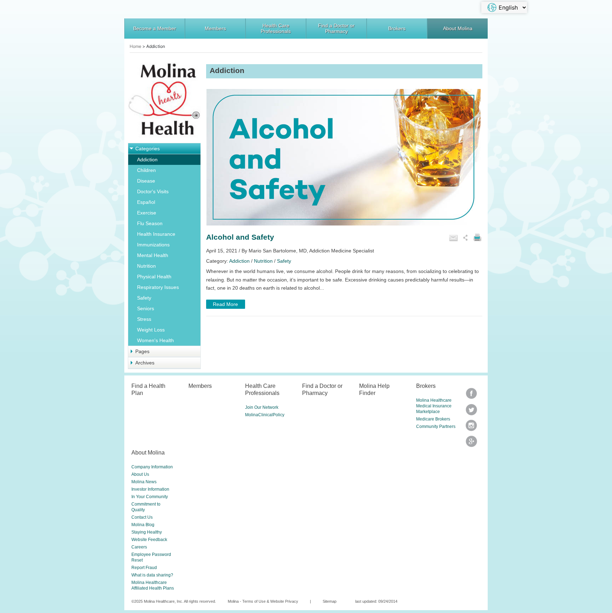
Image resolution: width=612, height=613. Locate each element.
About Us (140, 474)
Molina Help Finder (374, 389)
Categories (147, 148)
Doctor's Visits (153, 191)
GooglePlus (471, 444)
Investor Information (150, 489)
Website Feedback (149, 539)
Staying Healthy (146, 532)
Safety (144, 298)
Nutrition (146, 266)
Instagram (471, 428)
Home (135, 46)
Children (146, 170)
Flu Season (150, 223)
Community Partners (435, 426)
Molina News (144, 481)
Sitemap (329, 601)
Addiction (147, 159)
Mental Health (152, 255)
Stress (144, 319)
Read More (225, 304)
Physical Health (154, 276)
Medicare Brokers (433, 419)
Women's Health (155, 340)
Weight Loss (151, 330)
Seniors (145, 308)
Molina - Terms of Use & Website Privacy (263, 601)
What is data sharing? (152, 575)
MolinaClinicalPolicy (264, 414)
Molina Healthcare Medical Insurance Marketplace (434, 406)
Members (215, 28)
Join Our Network (261, 407)
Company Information (152, 466)
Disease (146, 181)
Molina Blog (142, 524)
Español (146, 202)
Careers (139, 547)
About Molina (457, 28)
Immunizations (153, 244)
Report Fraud (144, 567)
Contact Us (142, 517)
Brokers (397, 28)
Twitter (471, 396)
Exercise (146, 213)
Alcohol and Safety (240, 237)
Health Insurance (156, 234)
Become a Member (154, 28)
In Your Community (149, 496)
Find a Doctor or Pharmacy (336, 28)
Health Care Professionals (276, 28)
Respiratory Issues (158, 287)
